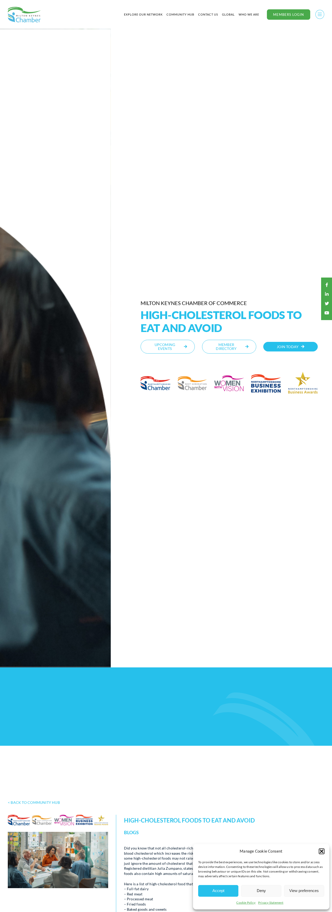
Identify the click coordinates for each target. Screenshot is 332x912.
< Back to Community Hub (34, 802)
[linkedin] (327, 294)
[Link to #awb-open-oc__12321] (319, 14)
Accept (218, 890)
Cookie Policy (245, 902)
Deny (261, 890)
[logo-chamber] (24, 8)
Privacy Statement (270, 902)
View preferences (304, 890)
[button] (321, 851)
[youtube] (326, 313)
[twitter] (327, 303)
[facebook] (327, 285)
